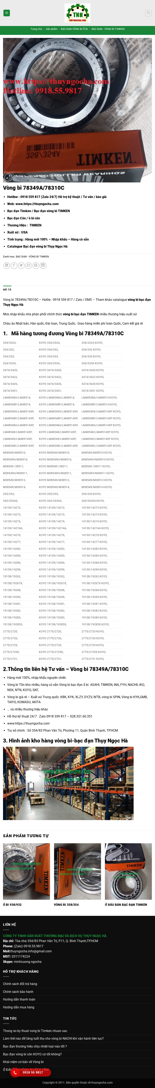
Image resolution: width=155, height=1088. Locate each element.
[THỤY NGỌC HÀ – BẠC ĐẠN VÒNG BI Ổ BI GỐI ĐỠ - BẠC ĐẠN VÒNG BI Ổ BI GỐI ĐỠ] (77, 13)
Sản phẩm (51, 28)
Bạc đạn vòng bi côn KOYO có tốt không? (32, 1054)
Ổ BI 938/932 (12, 905)
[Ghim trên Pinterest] (35, 265)
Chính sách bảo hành (18, 992)
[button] (6, 13)
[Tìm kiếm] (148, 13)
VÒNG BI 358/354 (66, 905)
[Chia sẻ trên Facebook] (14, 265)
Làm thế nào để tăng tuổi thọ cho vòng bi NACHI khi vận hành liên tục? (53, 1038)
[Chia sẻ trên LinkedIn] (43, 265)
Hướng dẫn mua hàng (18, 1007)
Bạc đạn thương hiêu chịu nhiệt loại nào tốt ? (35, 1046)
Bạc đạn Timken (19, 211)
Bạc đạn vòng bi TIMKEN (52, 211)
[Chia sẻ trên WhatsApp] (6, 265)
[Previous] (3, 879)
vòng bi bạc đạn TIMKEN (81, 314)
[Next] (152, 879)
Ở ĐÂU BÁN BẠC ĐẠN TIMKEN (126, 905)
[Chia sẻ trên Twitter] (21, 265)
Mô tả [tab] (7, 289)
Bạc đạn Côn (16, 218)
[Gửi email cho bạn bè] (28, 265)
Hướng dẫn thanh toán (19, 999)
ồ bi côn (34, 218)
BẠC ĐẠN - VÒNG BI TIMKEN (108, 28)
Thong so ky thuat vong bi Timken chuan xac (35, 1031)
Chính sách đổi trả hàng (20, 984)
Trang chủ (36, 28)
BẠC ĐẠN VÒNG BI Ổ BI (74, 28)
